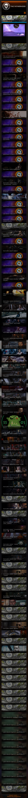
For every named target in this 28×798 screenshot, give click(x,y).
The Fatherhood (18, 6)
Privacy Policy (13, 795)
